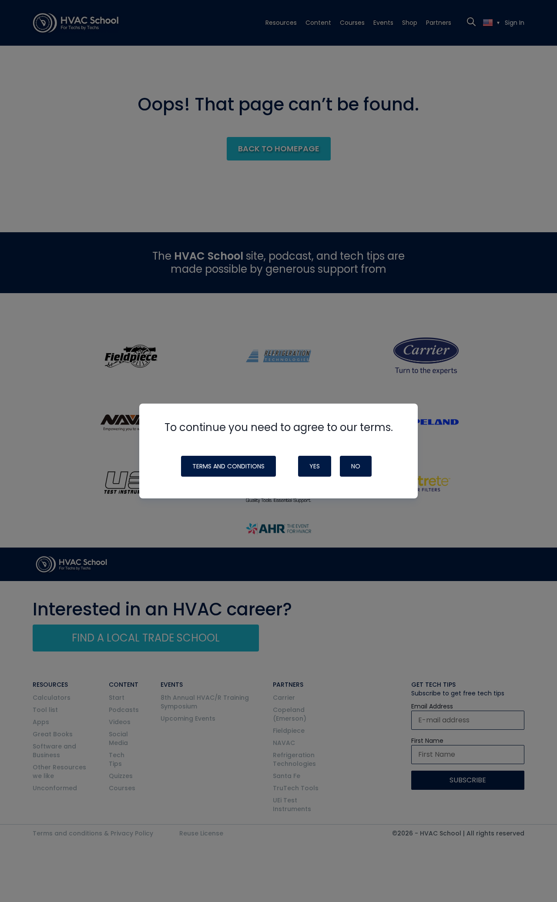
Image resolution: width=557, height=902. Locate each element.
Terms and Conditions (228, 466)
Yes (314, 466)
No (355, 466)
